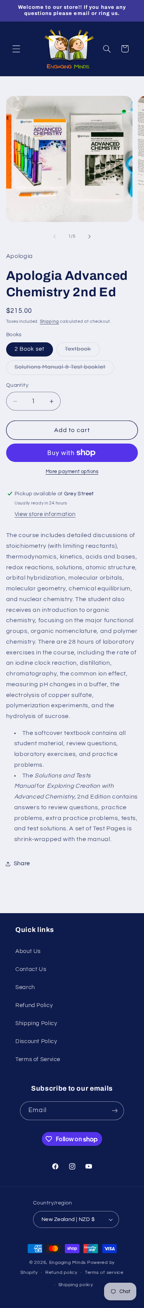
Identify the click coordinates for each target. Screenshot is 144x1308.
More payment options (72, 471)
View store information (45, 514)
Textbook (82, 351)
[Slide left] (54, 236)
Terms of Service (37, 1059)
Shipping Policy (36, 1023)
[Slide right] (89, 236)
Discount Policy (36, 1041)
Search (25, 987)
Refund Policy (34, 1005)
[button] (16, 49)
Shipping (49, 321)
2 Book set (30, 349)
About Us (28, 951)
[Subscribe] (114, 1110)
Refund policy (61, 1272)
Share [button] (22, 863)
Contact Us (30, 969)
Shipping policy (75, 1285)
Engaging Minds (67, 1262)
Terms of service (104, 1272)
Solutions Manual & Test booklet (64, 369)
